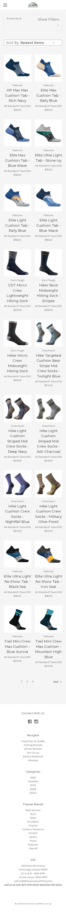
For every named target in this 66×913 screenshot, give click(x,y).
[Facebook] (30, 721)
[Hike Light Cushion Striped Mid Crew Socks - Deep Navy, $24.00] (17, 408)
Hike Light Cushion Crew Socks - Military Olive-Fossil (48, 514)
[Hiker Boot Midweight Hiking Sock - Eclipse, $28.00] (49, 263)
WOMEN (33, 781)
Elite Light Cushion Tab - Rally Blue (17, 225)
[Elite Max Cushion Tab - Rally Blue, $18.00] (49, 68)
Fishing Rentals (33, 745)
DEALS (33, 792)
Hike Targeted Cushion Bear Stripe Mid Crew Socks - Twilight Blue (48, 365)
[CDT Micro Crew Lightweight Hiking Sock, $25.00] (17, 263)
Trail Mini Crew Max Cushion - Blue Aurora (17, 646)
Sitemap (33, 760)
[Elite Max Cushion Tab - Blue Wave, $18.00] (17, 133)
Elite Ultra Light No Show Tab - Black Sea (17, 581)
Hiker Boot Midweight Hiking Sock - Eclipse (48, 293)
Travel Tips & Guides (33, 741)
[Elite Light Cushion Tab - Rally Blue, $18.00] (17, 198)
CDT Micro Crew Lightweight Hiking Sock (17, 293)
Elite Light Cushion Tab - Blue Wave (48, 225)
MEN (33, 777)
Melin (33, 817)
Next (56, 681)
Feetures (33, 844)
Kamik (33, 837)
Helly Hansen (33, 810)
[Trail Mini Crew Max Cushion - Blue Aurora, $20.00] (17, 619)
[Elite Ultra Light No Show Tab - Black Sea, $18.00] (17, 554)
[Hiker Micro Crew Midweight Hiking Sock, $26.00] (17, 333)
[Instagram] (36, 721)
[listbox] (38, 42)
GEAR (33, 789)
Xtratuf (33, 833)
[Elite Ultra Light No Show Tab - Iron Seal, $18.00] (49, 554)
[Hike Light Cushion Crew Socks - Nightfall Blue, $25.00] (17, 484)
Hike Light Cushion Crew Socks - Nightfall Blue (17, 514)
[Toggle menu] (5, 5)
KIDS (33, 785)
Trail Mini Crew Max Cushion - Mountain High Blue (48, 649)
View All (33, 848)
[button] (33, 22)
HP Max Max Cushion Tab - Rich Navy (17, 95)
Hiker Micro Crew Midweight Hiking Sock (17, 363)
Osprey (33, 825)
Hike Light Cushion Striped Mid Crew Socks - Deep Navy (17, 441)
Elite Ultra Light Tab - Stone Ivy (48, 158)
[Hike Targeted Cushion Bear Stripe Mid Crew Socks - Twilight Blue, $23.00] (49, 333)
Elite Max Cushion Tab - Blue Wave (17, 160)
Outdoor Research (33, 829)
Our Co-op (33, 752)
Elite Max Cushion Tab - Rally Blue (48, 95)
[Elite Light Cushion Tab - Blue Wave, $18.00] (49, 198)
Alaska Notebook (33, 756)
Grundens (33, 821)
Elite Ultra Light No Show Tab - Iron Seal (48, 581)
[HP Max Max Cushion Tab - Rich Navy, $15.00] (17, 68)
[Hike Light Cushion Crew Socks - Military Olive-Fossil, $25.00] (49, 484)
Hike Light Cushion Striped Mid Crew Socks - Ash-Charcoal (48, 441)
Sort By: (12, 42)
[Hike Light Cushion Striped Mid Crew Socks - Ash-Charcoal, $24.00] (49, 408)
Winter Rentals (33, 748)
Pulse (33, 840)
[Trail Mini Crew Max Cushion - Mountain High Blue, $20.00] (49, 619)
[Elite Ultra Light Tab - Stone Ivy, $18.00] (49, 133)
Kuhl (33, 814)
